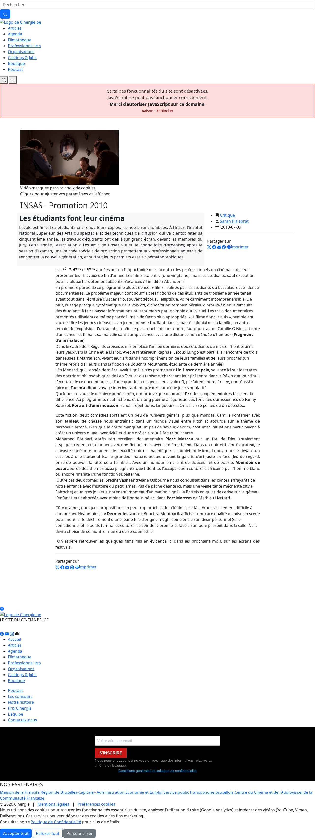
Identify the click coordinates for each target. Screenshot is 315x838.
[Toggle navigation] (4, 80)
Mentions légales (53, 804)
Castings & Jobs (22, 57)
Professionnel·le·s (24, 45)
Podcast (15, 69)
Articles (15, 28)
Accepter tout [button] (16, 833)
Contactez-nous (22, 720)
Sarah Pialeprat (234, 221)
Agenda (15, 34)
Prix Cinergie (20, 708)
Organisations (21, 51)
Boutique (16, 63)
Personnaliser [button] (80, 833)
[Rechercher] (5, 14)
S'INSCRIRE (110, 753)
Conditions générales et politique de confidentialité (157, 771)
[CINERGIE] (20, 21)
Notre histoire (21, 702)
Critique (227, 215)
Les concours (20, 696)
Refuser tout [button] (47, 833)
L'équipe (15, 714)
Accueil (14, 639)
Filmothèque (19, 40)
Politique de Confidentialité (56, 821)
